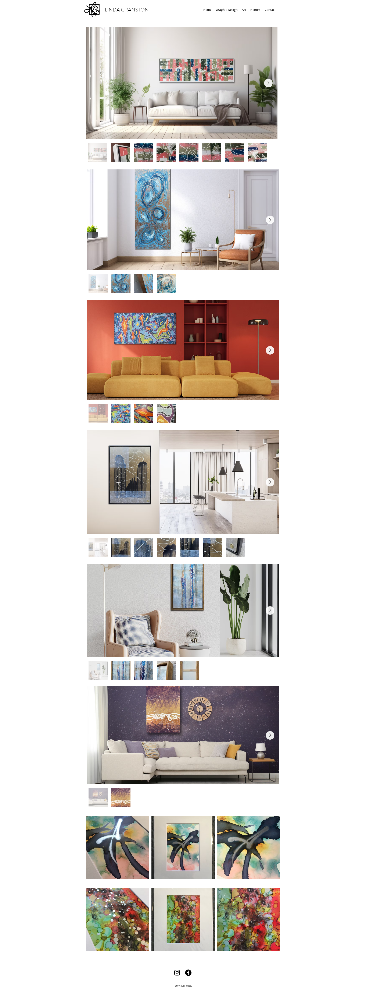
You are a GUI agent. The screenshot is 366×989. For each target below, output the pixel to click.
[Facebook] (188, 972)
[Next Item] (268, 83)
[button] (227, 10)
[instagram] (177, 972)
